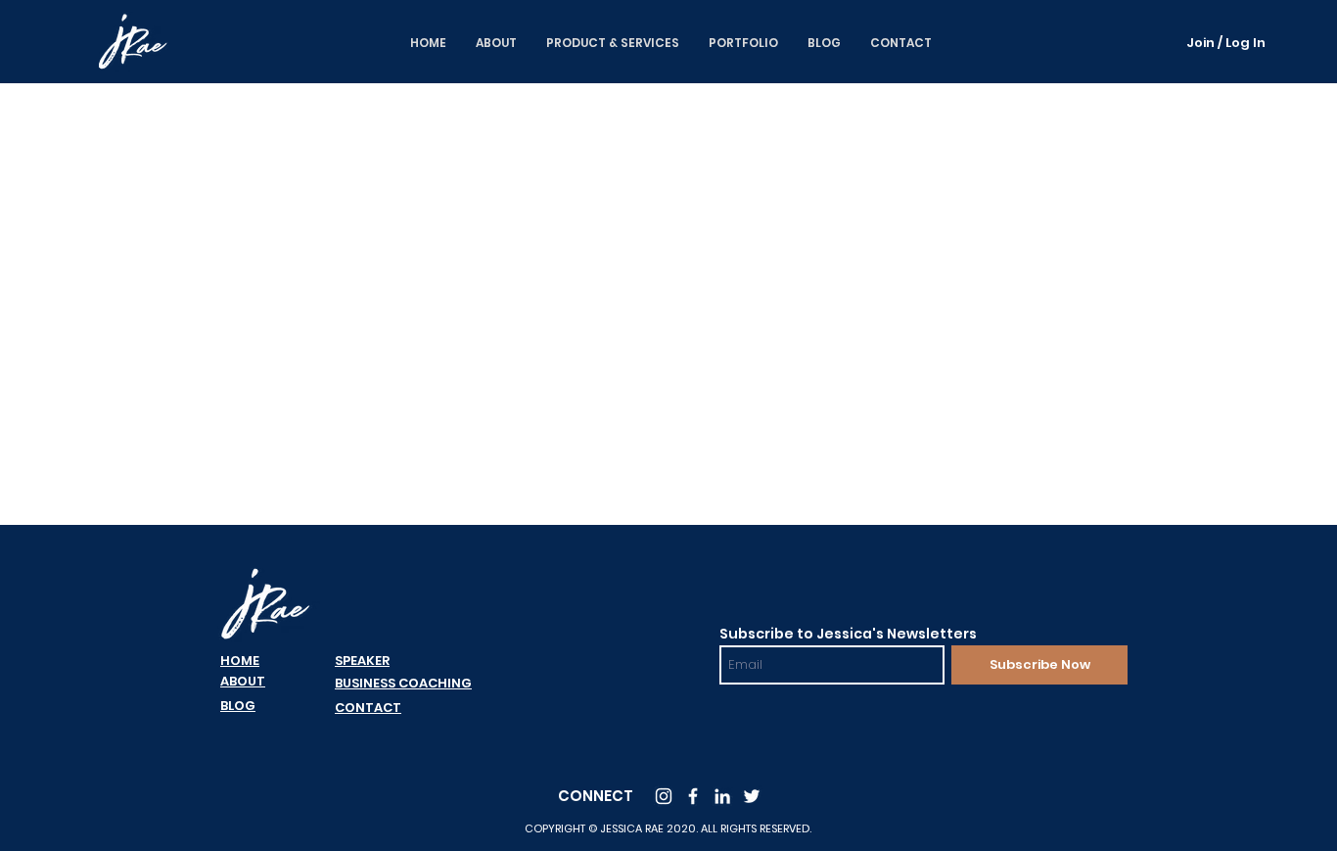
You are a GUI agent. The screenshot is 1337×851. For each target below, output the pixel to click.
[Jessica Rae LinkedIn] (722, 796)
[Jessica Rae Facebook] (693, 796)
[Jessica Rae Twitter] (751, 796)
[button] (743, 43)
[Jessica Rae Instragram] (663, 796)
